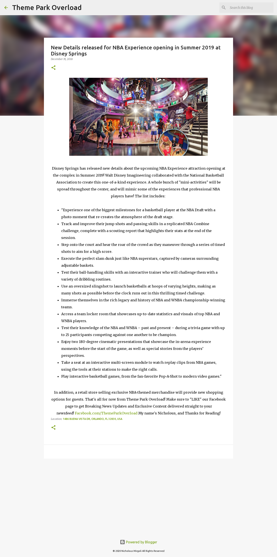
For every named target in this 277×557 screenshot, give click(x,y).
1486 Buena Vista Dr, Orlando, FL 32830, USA (92, 418)
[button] (53, 68)
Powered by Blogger (141, 542)
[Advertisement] (138, 495)
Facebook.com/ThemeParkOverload (106, 413)
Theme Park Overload (47, 7)
